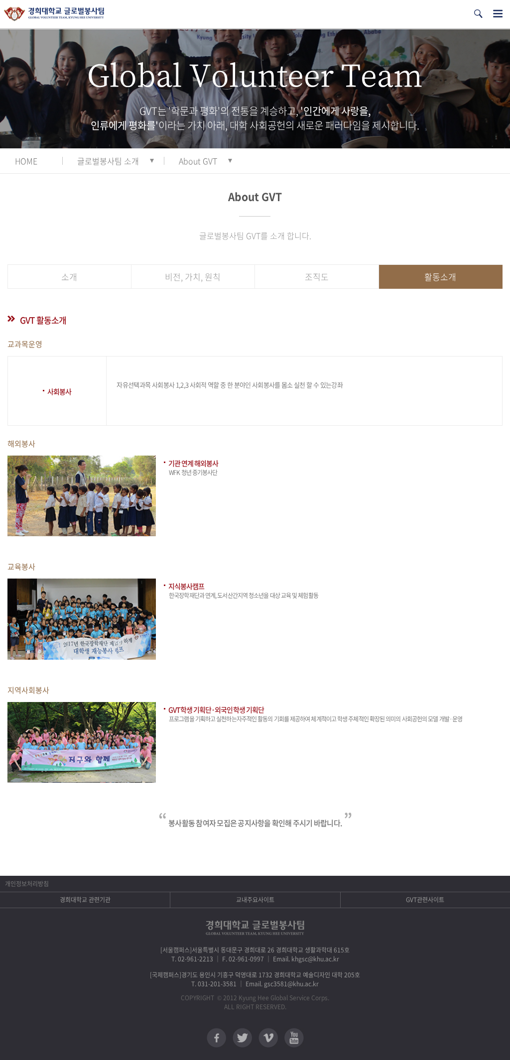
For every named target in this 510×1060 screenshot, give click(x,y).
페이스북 (216, 1038)
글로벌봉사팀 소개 (108, 161)
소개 (69, 276)
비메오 (268, 1038)
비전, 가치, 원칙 (193, 276)
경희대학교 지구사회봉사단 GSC (54, 14)
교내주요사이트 (255, 899)
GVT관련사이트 (425, 899)
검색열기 (478, 13)
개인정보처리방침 (27, 883)
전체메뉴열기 (498, 13)
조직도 (317, 276)
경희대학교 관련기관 (85, 899)
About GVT (198, 161)
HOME (26, 161)
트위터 (242, 1038)
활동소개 (440, 276)
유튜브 (294, 1038)
